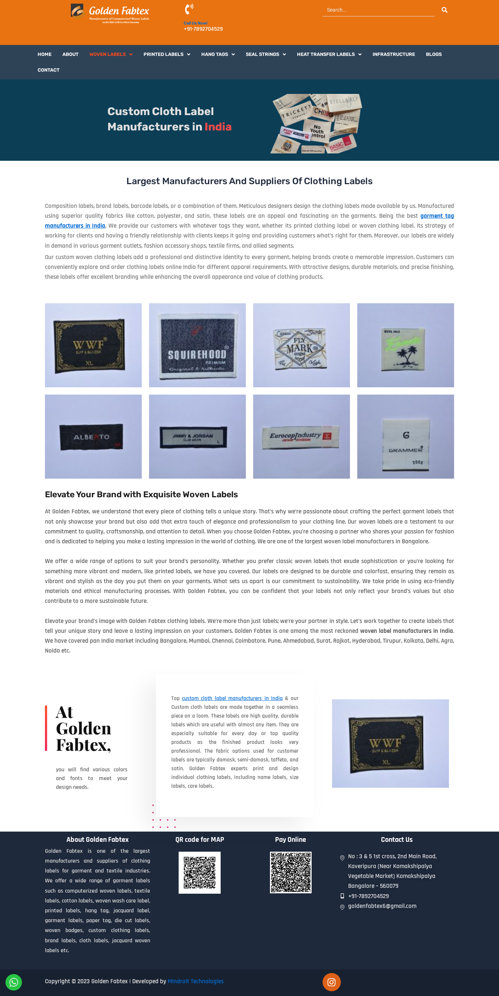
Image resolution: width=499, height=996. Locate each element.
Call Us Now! (195, 23)
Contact (49, 70)
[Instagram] (332, 982)
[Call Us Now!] (189, 10)
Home (45, 54)
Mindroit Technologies (196, 981)
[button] (111, 54)
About (70, 54)
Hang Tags (214, 54)
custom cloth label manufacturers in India (232, 698)
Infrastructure (394, 54)
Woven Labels (107, 54)
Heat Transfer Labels (326, 54)
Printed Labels (163, 54)
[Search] (444, 10)
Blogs (434, 54)
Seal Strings (262, 54)
